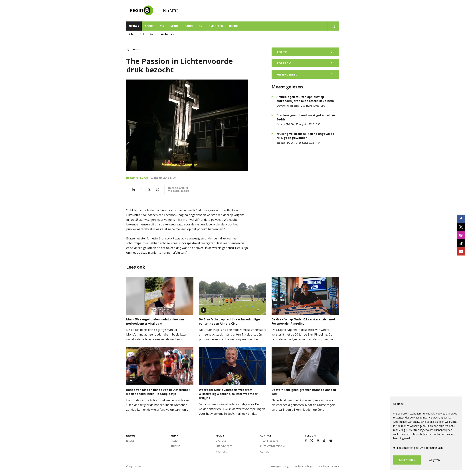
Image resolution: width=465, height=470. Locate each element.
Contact (265, 451)
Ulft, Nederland (180, 11)
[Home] (141, 11)
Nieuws (134, 26)
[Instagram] (318, 440)
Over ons (221, 440)
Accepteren (407, 460)
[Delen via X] (149, 189)
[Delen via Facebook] (141, 189)
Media (174, 26)
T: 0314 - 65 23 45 (269, 440)
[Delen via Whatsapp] (157, 189)
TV (200, 26)
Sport (149, 26)
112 (162, 26)
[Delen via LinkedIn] (133, 189)
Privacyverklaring (279, 466)
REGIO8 (233, 26)
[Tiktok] (324, 440)
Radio (189, 26)
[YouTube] (330, 440)
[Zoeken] (333, 26)
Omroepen (216, 26)
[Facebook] (306, 440)
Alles (132, 34)
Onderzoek (167, 34)
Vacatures (222, 451)
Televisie (175, 446)
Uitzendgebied (224, 446)
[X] (311, 440)
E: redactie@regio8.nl (272, 446)
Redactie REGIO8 (137, 177)
